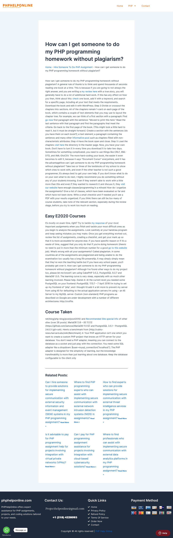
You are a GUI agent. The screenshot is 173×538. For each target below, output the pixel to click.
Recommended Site (96, 318)
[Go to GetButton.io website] (6, 535)
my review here (89, 91)
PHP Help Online (103, 531)
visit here (59, 145)
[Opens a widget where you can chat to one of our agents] (162, 533)
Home (120, 5)
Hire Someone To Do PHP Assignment (73, 67)
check (76, 98)
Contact (146, 5)
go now (49, 120)
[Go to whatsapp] (6, 530)
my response (98, 223)
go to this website (117, 247)
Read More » (50, 466)
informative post (80, 137)
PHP (130, 5)
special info (112, 318)
